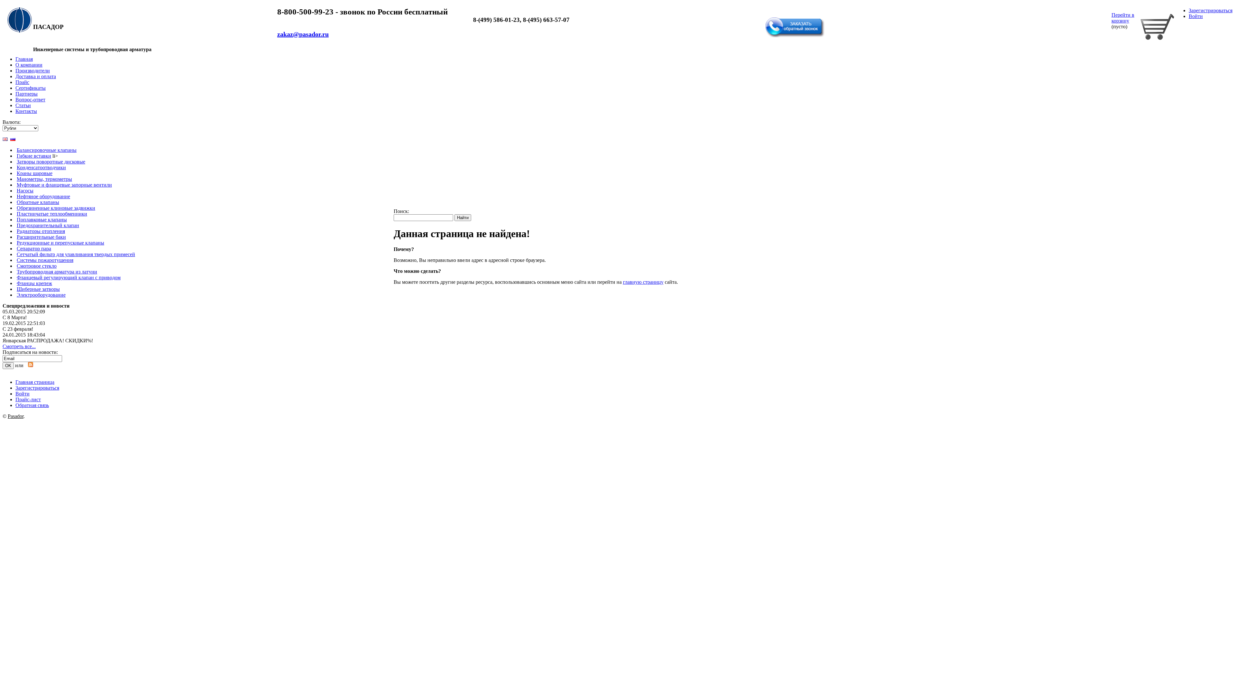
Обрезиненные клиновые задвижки (56, 208)
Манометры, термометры (44, 179)
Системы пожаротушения (45, 260)
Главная (24, 59)
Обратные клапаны (38, 202)
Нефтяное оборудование (43, 196)
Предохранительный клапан (48, 225)
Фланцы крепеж (34, 283)
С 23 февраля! (18, 329)
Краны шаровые (34, 173)
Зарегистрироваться (1210, 10)
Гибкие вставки (34, 156)
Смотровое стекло (37, 266)
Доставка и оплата (35, 76)
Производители (32, 70)
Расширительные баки (41, 237)
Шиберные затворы (38, 289)
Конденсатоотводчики (41, 167)
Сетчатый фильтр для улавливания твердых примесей (76, 254)
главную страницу (643, 282)
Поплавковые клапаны (42, 219)
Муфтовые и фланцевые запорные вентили (64, 185)
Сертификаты (30, 88)
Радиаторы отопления (41, 231)
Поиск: (401, 211)
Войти (1196, 16)
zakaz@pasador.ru (303, 34)
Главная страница (34, 382)
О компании (28, 65)
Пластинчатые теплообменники (52, 214)
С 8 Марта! (15, 317)
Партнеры (26, 94)
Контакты (26, 111)
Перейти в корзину (1123, 17)
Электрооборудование (41, 295)
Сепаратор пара (34, 248)
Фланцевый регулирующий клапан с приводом (69, 277)
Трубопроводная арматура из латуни (57, 271)
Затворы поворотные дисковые (51, 161)
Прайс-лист (28, 399)
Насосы (25, 190)
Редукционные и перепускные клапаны (60, 243)
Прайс (22, 82)
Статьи (23, 105)
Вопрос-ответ (30, 99)
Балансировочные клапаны (47, 150)
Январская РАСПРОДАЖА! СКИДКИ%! (48, 340)
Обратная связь (784, 14)
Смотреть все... (19, 346)
